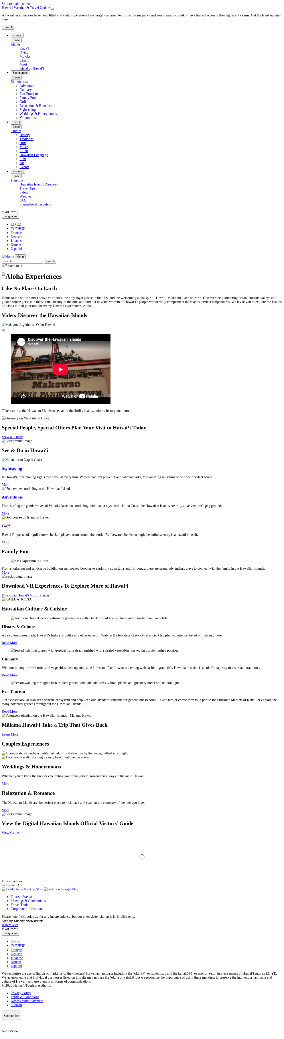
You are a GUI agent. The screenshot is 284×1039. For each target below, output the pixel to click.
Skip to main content (16, 4)
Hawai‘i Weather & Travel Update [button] (26, 8)
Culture (17, 122)
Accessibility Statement (27, 1001)
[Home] (8, 256)
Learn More (10, 734)
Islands (17, 35)
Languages (11, 216)
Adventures (12, 497)
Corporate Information (26, 909)
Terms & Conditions (25, 997)
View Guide (10, 833)
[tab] (142, 8)
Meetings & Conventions (28, 901)
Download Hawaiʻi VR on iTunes (25, 595)
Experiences (20, 72)
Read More (10, 643)
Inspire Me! (10, 925)
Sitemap (16, 1005)
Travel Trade (19, 905)
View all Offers (12, 437)
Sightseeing (12, 468)
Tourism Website (22, 897)
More (5, 485)
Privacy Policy (21, 993)
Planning (18, 171)
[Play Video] (3, 330)
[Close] (52, 9)
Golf (6, 526)
